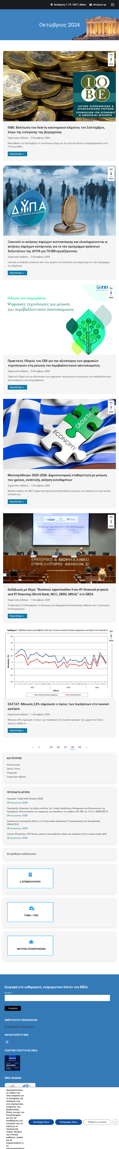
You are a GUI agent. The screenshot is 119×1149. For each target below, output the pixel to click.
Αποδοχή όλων (41, 1122)
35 (51, 747)
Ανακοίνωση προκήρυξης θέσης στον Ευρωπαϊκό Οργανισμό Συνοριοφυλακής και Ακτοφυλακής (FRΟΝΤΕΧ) (53, 823)
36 (58, 747)
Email (8, 992)
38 (72, 747)
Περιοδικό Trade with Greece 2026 (25, 798)
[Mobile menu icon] (112, 4)
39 (79, 747)
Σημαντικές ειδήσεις (18, 138)
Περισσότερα (16, 154)
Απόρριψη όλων (68, 1122)
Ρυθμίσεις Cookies (97, 1122)
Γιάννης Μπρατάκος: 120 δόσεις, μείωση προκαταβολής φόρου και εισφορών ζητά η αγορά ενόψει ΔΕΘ (57, 833)
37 (65, 747)
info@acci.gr (99, 4)
